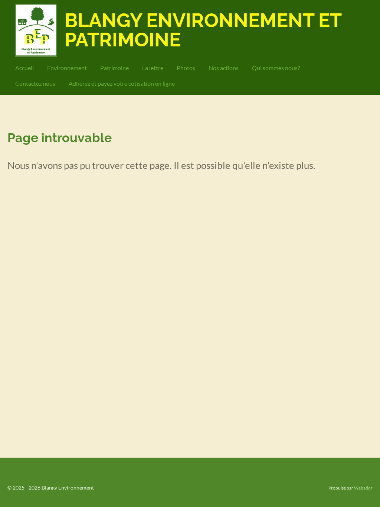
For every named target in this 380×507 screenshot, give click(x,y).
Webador (363, 487)
